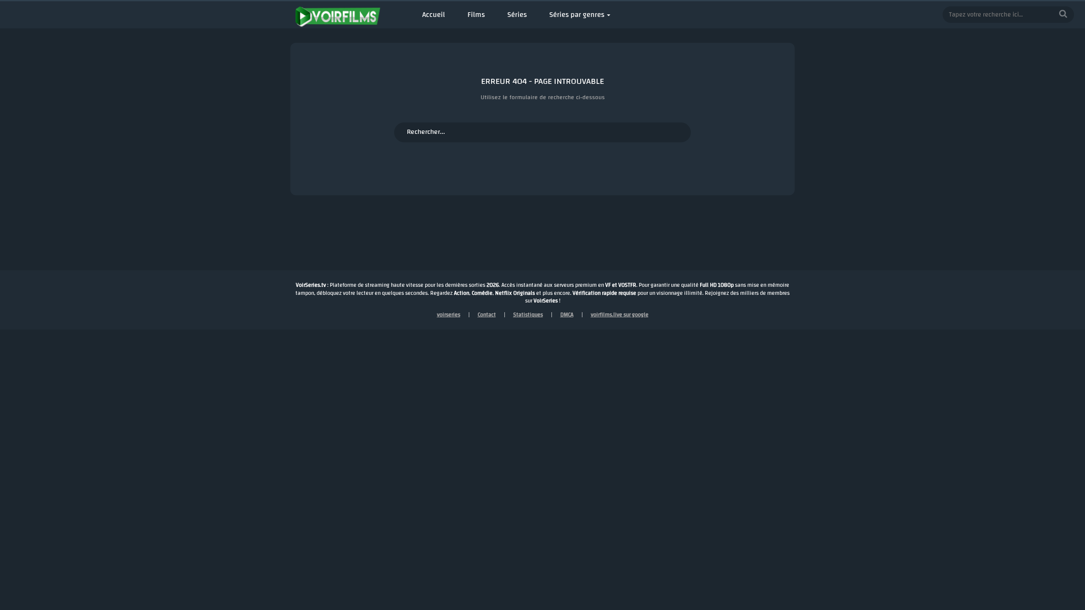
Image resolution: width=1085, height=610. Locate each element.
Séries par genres (576, 14)
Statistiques (528, 315)
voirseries (448, 315)
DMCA (566, 315)
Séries (517, 14)
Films (476, 14)
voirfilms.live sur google (619, 315)
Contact (487, 315)
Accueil (433, 14)
